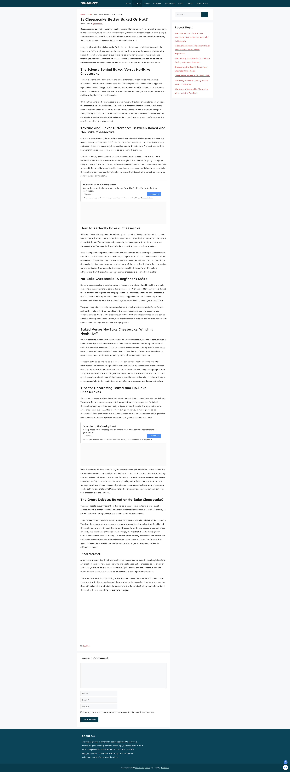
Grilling (147, 3)
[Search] (204, 14)
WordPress (165, 768)
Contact (190, 3)
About (180, 3)
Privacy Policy (202, 3)
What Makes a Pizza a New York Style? (192, 76)
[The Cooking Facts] (89, 3)
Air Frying (157, 3)
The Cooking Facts (142, 768)
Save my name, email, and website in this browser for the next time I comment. (119, 712)
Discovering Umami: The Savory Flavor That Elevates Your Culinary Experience (192, 50)
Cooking (137, 3)
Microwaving (170, 3)
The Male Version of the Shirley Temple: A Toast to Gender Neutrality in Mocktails (192, 37)
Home (128, 3)
